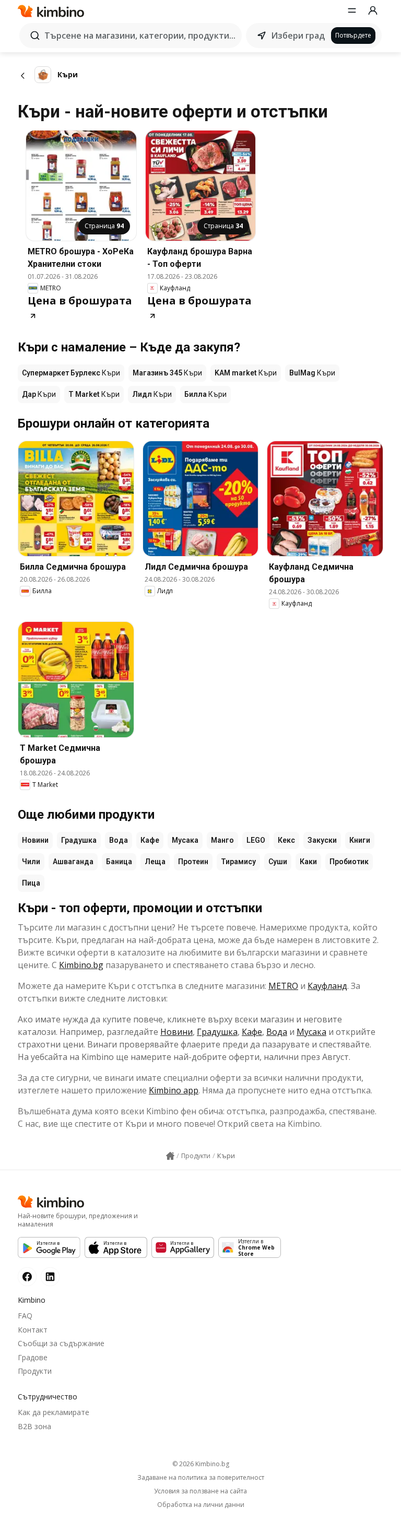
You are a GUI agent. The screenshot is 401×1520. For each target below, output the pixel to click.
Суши (277, 861)
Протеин (193, 861)
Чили (31, 861)
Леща (155, 861)
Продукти (35, 1371)
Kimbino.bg (81, 965)
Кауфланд (327, 986)
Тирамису (238, 861)
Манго (222, 840)
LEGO (255, 840)
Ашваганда (73, 861)
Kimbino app (173, 1090)
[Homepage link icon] (170, 1156)
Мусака (185, 840)
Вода (118, 840)
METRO (283, 986)
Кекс (286, 840)
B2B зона (34, 1426)
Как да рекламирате (53, 1412)
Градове (33, 1357)
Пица (31, 883)
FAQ (25, 1316)
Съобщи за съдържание (61, 1343)
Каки (308, 861)
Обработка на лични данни (200, 1505)
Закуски (322, 840)
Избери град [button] (298, 35)
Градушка (79, 840)
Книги (359, 840)
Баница (119, 861)
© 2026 (200, 1463)
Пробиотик (349, 861)
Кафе (149, 840)
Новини (35, 840)
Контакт (33, 1330)
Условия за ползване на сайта (200, 1491)
